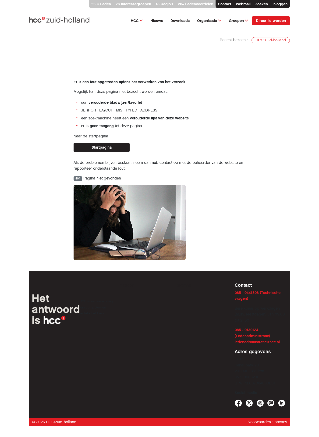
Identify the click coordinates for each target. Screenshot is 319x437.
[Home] (59, 20)
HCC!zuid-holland (270, 40)
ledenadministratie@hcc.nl (257, 342)
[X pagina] (249, 403)
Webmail (243, 4)
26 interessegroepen (133, 4)
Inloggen (280, 4)
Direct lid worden (271, 20)
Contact (224, 4)
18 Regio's (164, 4)
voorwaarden (259, 422)
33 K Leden (101, 4)
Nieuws (156, 20)
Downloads (180, 20)
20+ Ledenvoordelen (195, 4)
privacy (280, 422)
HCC (134, 20)
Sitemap (184, 285)
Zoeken (261, 4)
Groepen (236, 20)
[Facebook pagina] (238, 403)
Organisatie (207, 20)
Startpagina (102, 147)
